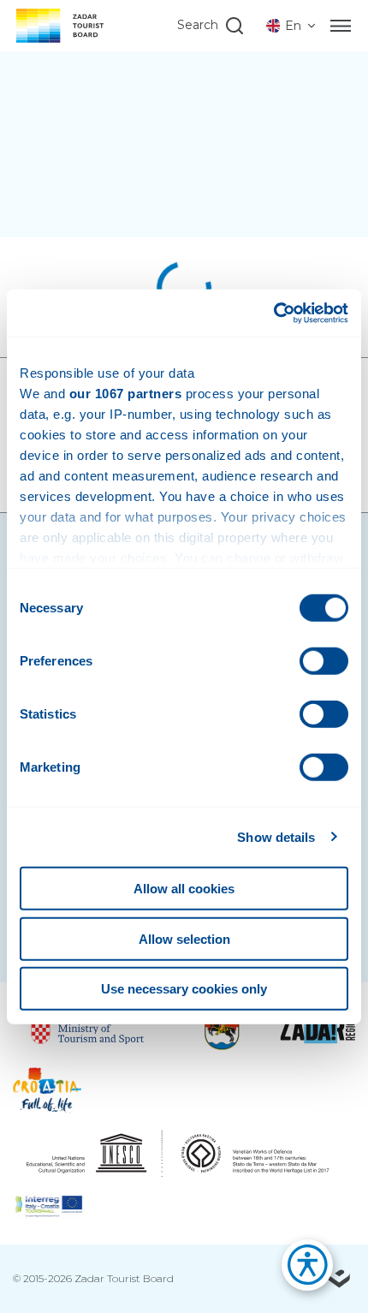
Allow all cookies (184, 888)
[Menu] (340, 25)
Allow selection (184, 938)
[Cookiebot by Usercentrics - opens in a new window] (273, 312)
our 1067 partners (125, 393)
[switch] (324, 661)
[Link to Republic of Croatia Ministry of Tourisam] (88, 1029)
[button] (299, 1269)
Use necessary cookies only (184, 989)
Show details (276, 836)
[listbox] (292, 25)
